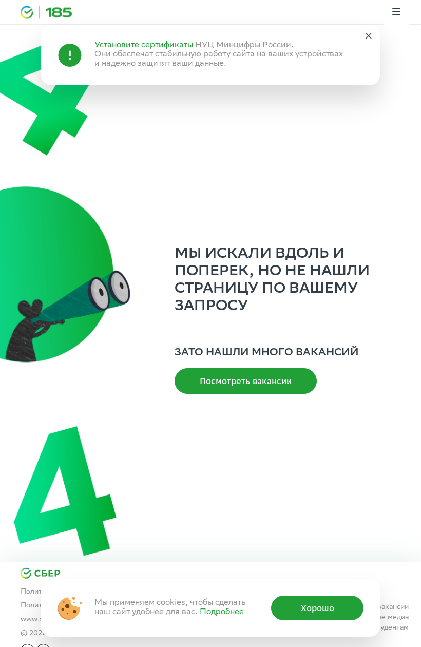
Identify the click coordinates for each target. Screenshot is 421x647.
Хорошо (317, 608)
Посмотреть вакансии (246, 381)
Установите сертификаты (143, 45)
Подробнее (222, 612)
